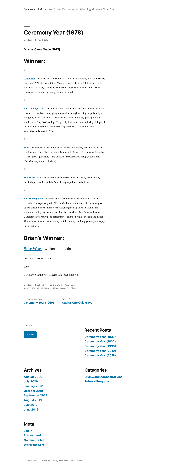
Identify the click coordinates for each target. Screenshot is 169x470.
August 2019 (33, 400)
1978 (33, 288)
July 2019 (30, 405)
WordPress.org (34, 445)
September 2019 (35, 395)
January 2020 (33, 386)
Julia (26, 147)
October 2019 (33, 391)
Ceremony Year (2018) (100, 355)
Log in (28, 431)
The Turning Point (34, 198)
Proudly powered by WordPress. (55, 461)
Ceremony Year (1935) (100, 337)
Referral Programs (97, 381)
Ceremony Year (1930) (100, 346)
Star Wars (29, 177)
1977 (28, 288)
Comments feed (35, 440)
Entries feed (32, 435)
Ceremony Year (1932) (100, 341)
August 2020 (33, 377)
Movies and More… (36, 9)
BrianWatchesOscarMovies (64, 285)
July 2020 (31, 381)
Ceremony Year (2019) (100, 351)
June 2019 (31, 409)
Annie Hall (29, 78)
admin (29, 40)
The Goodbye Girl (33, 108)
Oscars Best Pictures (69, 288)
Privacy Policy (77, 461)
